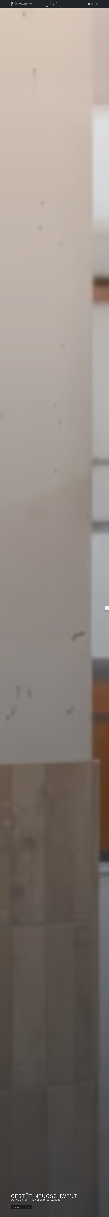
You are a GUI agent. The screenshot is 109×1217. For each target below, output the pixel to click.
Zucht (27, 1207)
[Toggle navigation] (97, 4)
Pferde (16, 1207)
